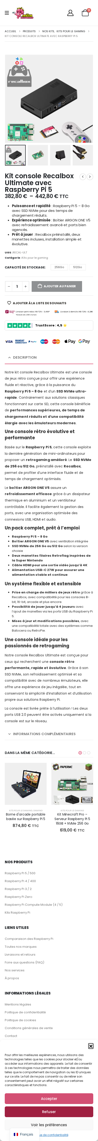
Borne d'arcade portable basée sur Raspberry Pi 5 (25, 816)
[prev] (82, 176)
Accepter (49, 1098)
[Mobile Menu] (8, 13)
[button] (90, 1045)
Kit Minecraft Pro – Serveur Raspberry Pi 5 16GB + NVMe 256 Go (72, 819)
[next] (90, 176)
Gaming (38, 810)
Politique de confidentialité (49, 1135)
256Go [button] (59, 267)
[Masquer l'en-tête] (23, 13)
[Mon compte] (70, 13)
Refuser (49, 1111)
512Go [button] (77, 267)
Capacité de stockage (25, 267)
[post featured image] (26, 784)
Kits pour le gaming (35, 258)
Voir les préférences (49, 1124)
